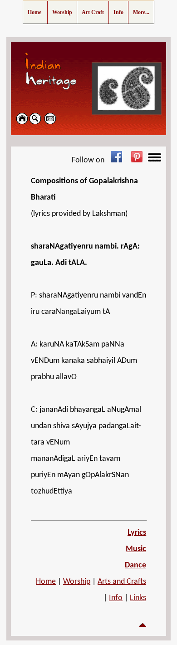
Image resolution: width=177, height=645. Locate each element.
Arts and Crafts (122, 581)
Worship (76, 581)
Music (136, 549)
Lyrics (137, 532)
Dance (135, 565)
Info (116, 598)
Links (138, 598)
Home (46, 581)
